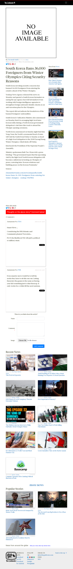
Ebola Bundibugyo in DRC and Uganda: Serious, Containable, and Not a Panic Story (55, 101)
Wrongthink (30, 563)
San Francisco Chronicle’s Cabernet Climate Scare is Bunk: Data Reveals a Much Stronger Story (56, 145)
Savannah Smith (13, 60)
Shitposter (30, 559)
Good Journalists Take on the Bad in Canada (52, 451)
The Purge (14, 371)
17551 (19, 270)
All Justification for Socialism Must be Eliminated (18, 538)
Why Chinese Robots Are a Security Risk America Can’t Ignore (55, 82)
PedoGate (14, 423)
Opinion (19, 371)
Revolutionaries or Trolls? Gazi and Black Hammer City (19, 451)
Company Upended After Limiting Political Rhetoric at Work (19, 477)
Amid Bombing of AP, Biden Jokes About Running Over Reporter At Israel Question (51, 374)
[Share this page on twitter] (7, 64)
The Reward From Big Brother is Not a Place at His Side (52, 513)
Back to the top (60, 553)
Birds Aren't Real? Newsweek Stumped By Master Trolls (19, 511)
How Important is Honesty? (47, 399)
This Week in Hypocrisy (13, 375)
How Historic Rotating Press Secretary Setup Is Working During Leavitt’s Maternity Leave (56, 122)
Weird (13, 449)
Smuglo (29, 561)
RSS (39, 559)
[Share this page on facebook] (8, 64)
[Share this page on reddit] (15, 64)
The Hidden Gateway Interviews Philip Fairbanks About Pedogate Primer (18, 426)
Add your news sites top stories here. (40, 545)
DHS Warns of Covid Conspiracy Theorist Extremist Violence (19, 400)
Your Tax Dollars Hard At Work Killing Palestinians (50, 426)
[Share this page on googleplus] (10, 64)
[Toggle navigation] (66, 2)
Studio (7, 373)
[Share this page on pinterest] (13, 64)
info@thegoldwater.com (45, 555)
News (27, 59)
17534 (19, 221)
